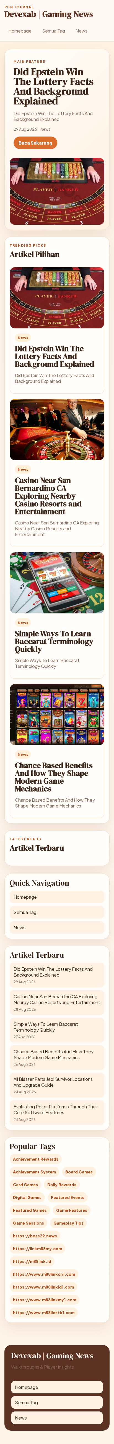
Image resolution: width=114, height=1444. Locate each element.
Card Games (25, 1184)
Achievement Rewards (35, 1158)
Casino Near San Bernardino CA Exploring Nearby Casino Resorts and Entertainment (48, 496)
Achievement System (34, 1171)
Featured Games (30, 1210)
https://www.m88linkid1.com (43, 1286)
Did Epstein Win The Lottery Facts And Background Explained (54, 356)
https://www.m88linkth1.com (43, 1312)
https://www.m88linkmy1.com (44, 1299)
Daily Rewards (61, 1184)
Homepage (20, 31)
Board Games (79, 1171)
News (81, 31)
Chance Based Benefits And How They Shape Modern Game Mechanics (54, 777)
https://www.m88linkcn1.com (44, 1274)
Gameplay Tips (68, 1222)
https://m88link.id (32, 1261)
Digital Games (27, 1197)
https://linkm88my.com (37, 1248)
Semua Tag (53, 31)
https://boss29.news (35, 1235)
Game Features (71, 1210)
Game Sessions (28, 1222)
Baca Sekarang (35, 143)
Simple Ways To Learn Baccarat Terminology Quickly (54, 641)
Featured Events (67, 1197)
